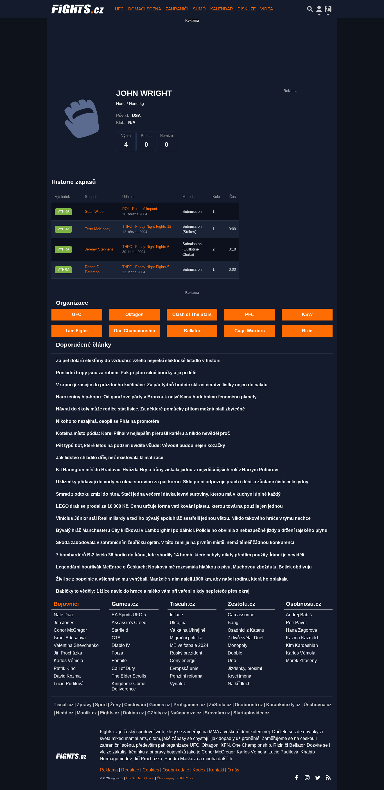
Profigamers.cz (189, 704)
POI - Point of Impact (139, 209)
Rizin (307, 330)
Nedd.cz (64, 712)
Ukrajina (178, 622)
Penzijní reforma (186, 676)
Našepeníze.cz (185, 712)
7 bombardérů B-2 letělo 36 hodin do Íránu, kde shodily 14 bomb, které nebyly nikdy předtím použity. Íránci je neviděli (180, 554)
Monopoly (237, 645)
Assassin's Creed (129, 622)
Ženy (115, 704)
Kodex (200, 770)
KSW (307, 314)
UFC (119, 8)
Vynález (178, 683)
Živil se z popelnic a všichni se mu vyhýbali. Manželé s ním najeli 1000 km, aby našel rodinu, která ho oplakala (172, 579)
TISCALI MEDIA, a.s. (140, 778)
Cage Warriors (249, 330)
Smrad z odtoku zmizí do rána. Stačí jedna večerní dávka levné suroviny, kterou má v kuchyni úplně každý (168, 494)
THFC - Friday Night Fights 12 (146, 227)
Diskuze (247, 8)
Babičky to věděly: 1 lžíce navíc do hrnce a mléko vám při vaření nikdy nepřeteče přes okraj (152, 591)
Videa (266, 8)
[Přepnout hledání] (310, 9)
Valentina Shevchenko (76, 645)
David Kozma (67, 676)
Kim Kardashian (302, 645)
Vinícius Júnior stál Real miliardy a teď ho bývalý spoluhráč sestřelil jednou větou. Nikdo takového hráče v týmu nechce (183, 518)
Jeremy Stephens (99, 249)
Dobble (235, 653)
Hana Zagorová (301, 630)
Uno (232, 660)
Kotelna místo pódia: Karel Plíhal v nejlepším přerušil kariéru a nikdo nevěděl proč (143, 433)
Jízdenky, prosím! (245, 668)
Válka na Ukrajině (187, 630)
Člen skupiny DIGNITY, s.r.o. (176, 778)
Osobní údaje (175, 770)
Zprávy (84, 704)
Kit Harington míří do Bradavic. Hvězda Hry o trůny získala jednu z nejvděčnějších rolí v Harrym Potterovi (167, 469)
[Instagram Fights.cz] (307, 777)
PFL (249, 314)
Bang (233, 622)
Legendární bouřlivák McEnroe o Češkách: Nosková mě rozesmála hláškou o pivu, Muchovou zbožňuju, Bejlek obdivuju (184, 567)
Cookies (151, 770)
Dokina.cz (133, 712)
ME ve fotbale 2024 (189, 645)
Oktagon (134, 314)
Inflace (176, 614)
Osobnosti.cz (249, 704)
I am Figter (77, 330)
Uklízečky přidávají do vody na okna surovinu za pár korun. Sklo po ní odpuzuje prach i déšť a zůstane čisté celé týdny (182, 481)
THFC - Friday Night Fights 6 (145, 247)
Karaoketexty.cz (283, 704)
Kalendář (221, 8)
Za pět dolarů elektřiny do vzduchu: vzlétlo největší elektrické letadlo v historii (138, 360)
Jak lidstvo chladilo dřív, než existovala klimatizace (109, 457)
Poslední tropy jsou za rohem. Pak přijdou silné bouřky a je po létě (126, 372)
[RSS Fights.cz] (328, 777)
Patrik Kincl (65, 668)
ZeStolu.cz (220, 704)
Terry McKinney (97, 229)
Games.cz (159, 704)
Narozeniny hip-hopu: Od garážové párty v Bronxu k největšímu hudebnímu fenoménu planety (156, 396)
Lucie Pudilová (68, 683)
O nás (233, 770)
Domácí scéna (144, 8)
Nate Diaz (64, 614)
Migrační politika (186, 637)
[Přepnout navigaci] (319, 9)
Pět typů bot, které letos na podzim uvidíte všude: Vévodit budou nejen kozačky (140, 445)
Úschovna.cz (317, 704)
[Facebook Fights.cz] (296, 777)
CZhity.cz (157, 712)
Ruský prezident (186, 653)
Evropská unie (184, 668)
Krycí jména (239, 676)
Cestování (135, 704)
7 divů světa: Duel (245, 637)
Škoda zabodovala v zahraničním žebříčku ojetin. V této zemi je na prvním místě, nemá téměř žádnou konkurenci (175, 542)
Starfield (120, 630)
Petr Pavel (296, 622)
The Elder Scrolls (129, 676)
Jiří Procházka (68, 653)
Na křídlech (239, 683)
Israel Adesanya (70, 637)
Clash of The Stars (192, 314)
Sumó (199, 8)
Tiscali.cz (63, 704)
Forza (117, 653)
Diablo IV (121, 645)
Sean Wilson (95, 212)
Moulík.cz (87, 712)
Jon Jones (64, 622)
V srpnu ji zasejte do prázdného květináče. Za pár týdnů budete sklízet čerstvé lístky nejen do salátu (162, 384)
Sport (101, 704)
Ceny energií (182, 660)
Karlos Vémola (68, 660)
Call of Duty (123, 668)
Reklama (109, 770)
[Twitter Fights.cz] (317, 777)
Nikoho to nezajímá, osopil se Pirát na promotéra (107, 421)
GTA (116, 637)
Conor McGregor (70, 630)
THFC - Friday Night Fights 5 (145, 267)
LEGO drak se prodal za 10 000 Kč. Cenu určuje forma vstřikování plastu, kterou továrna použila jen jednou (169, 506)
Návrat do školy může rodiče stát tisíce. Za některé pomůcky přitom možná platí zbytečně (150, 409)
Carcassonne (241, 614)
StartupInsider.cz (251, 712)
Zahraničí (177, 8)
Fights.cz (109, 712)
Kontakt (217, 770)
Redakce (130, 770)
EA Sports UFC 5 (129, 614)
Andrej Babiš (299, 614)
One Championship (134, 330)
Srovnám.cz (217, 712)
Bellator (192, 330)
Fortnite (119, 660)
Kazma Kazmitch (303, 637)
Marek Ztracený (301, 660)
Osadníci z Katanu (246, 630)
